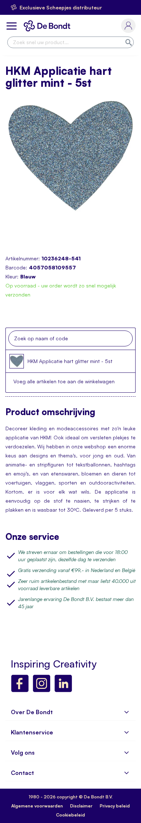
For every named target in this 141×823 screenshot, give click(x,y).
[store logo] (48, 26)
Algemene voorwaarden (37, 806)
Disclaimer (81, 806)
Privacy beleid (115, 806)
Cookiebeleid (70, 815)
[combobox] (70, 42)
